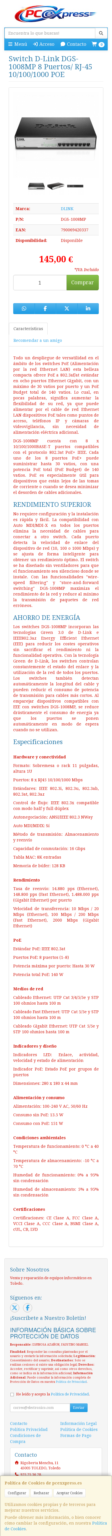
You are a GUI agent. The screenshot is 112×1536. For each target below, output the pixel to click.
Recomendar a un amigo (37, 340)
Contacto (76, 44)
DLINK (67, 208)
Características (28, 328)
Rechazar (41, 1493)
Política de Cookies (79, 1429)
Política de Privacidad (71, 1381)
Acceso (46, 44)
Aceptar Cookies (69, 1493)
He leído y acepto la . (53, 1394)
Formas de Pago (75, 1435)
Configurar (17, 1493)
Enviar (78, 1408)
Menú (20, 44)
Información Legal (78, 1423)
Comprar (82, 282)
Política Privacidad (29, 1429)
